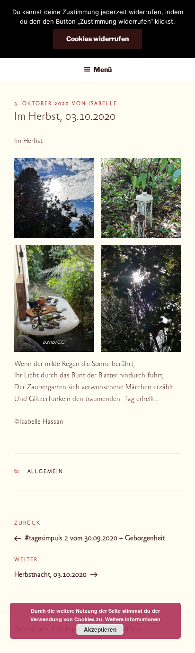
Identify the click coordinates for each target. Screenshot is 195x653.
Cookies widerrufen (97, 39)
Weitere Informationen (132, 619)
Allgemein (45, 471)
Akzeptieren (100, 629)
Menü (103, 69)
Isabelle (103, 104)
